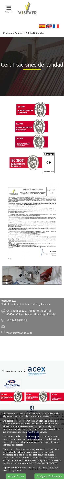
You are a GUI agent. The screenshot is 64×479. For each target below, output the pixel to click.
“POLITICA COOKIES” (47, 467)
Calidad (19, 33)
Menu (8, 12)
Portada (7, 33)
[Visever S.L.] (26, 12)
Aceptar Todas (16, 476)
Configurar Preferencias (49, 476)
